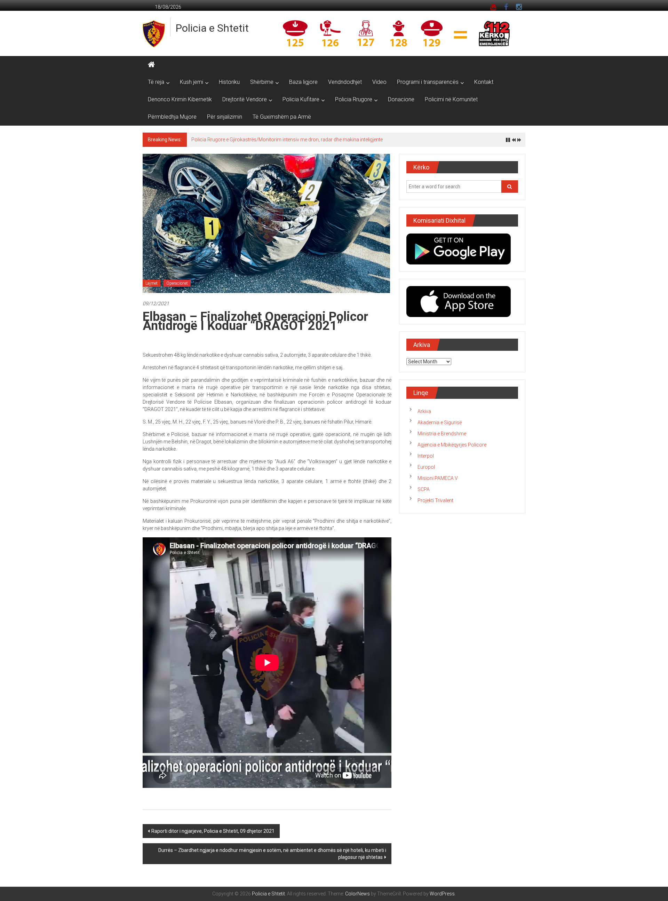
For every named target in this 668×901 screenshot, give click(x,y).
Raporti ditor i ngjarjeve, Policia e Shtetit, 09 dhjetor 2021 (213, 831)
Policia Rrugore (353, 99)
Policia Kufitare (301, 99)
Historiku (229, 82)
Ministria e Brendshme (442, 433)
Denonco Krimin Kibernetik (180, 99)
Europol (426, 467)
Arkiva (424, 411)
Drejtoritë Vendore (244, 99)
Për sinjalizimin (224, 116)
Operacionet (177, 283)
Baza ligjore (303, 82)
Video (379, 82)
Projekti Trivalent (435, 500)
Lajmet (151, 283)
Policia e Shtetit (212, 28)
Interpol (426, 456)
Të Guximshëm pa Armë (282, 116)
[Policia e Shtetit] (151, 64)
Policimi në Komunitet (451, 99)
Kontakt (483, 82)
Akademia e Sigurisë (440, 422)
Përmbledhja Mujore (172, 116)
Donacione (401, 99)
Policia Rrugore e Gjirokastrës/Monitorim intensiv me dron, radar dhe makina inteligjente (287, 139)
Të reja (156, 82)
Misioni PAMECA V (438, 478)
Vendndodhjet (345, 82)
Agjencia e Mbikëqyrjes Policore (452, 445)
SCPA (424, 489)
